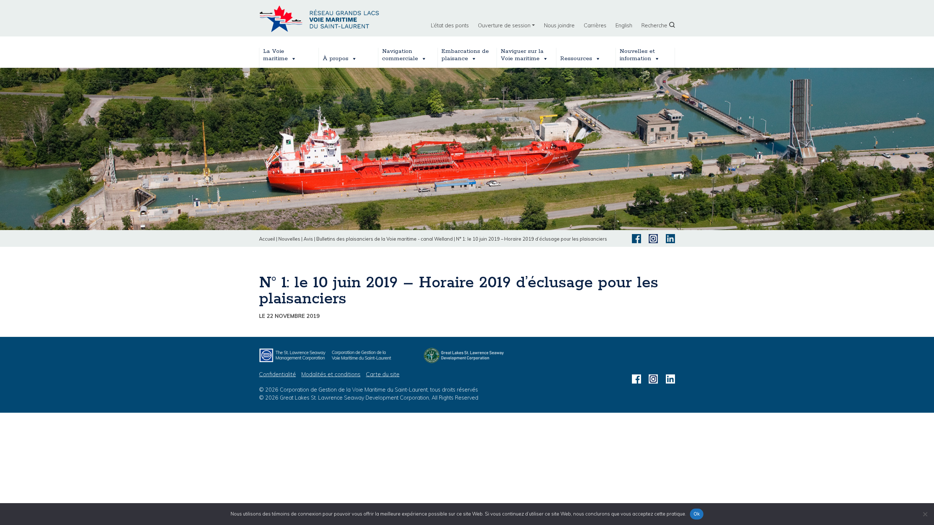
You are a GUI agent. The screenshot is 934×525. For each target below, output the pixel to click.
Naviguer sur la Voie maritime (522, 55)
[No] (925, 514)
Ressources (576, 58)
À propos (335, 58)
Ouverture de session (504, 25)
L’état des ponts (450, 25)
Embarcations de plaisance (465, 55)
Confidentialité (277, 374)
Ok (697, 514)
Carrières (595, 25)
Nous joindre (559, 25)
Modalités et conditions (330, 374)
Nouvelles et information (637, 55)
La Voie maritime (275, 55)
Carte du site (383, 374)
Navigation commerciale (400, 55)
